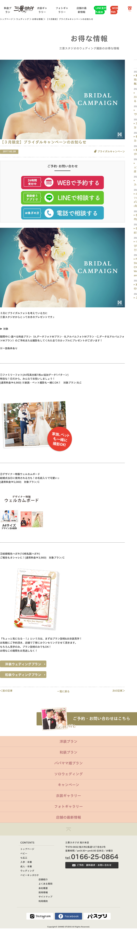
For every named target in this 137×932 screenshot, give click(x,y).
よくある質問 (45, 884)
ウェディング (22, 19)
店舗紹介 (43, 879)
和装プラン (68, 752)
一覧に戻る (63, 691)
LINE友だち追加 (100, 10)
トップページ (6, 19)
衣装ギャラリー (68, 795)
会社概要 (43, 888)
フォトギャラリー (68, 806)
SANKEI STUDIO (65, 927)
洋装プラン (68, 741)
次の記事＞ (118, 690)
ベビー (23, 853)
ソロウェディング (68, 774)
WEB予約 (114, 10)
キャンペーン (68, 784)
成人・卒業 (26, 866)
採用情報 (43, 892)
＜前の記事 (6, 690)
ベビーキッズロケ (29, 875)
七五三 (23, 858)
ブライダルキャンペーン (111, 151)
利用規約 (43, 901)
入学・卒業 (26, 862)
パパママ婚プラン (68, 763)
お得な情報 (37, 19)
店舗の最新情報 (68, 817)
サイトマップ (45, 897)
